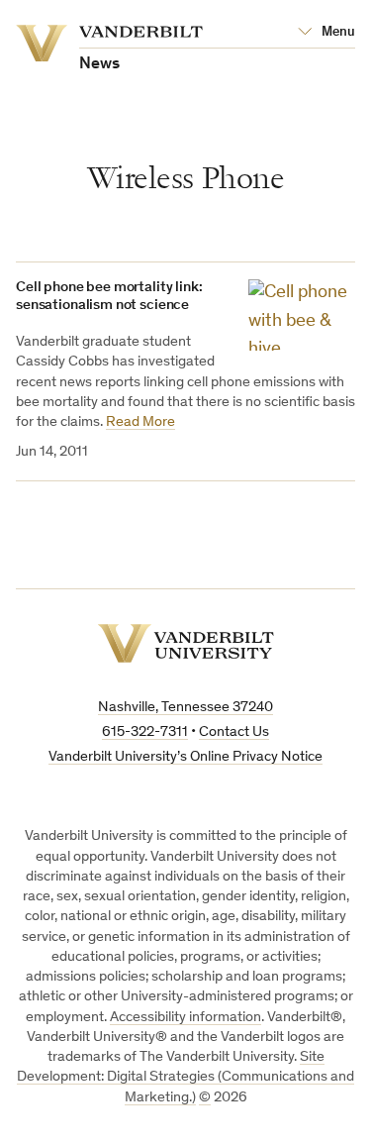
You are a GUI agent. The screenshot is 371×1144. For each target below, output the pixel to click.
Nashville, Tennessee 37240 (185, 707)
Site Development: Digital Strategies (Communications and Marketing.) (185, 1077)
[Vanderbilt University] (186, 643)
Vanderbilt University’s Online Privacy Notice (185, 757)
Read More (140, 422)
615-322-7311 (145, 732)
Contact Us (234, 732)
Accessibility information (185, 1017)
